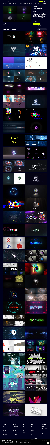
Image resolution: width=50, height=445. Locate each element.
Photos (38, 3)
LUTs (18, 3)
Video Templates (5, 3)
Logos (4, 24)
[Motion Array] (26, 426)
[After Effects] (26, 427)
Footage (21, 3)
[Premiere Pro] (26, 429)
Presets (10, 3)
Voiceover (24, 3)
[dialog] (25, 442)
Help (31, 426)
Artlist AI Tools (44, 3)
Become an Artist (33, 430)
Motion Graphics (15, 3)
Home (3, 426)
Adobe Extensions (5, 430)
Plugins (41, 3)
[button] (39, 442)
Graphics (35, 3)
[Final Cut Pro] (26, 432)
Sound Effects (31, 3)
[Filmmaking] (26, 433)
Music (28, 3)
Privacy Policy (32, 434)
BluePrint (35, 9)
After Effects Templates (36, 6)
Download (34, 25)
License (32, 435)
